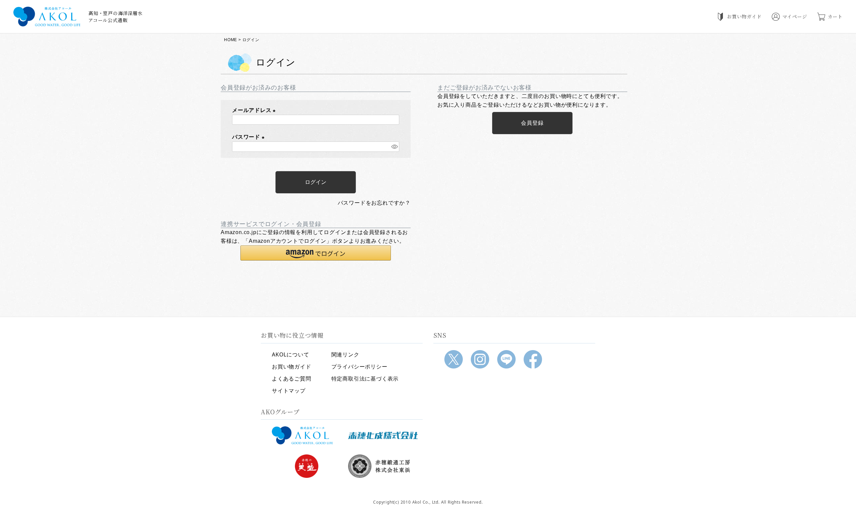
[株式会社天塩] (306, 466)
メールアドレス (255, 110)
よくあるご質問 (291, 378)
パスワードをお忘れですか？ (374, 203)
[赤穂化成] (383, 435)
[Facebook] (533, 359)
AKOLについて (290, 354)
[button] (315, 252)
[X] (453, 359)
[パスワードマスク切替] (394, 146)
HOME (230, 39)
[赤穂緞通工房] (383, 466)
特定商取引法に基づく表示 (365, 378)
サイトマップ (289, 390)
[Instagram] (480, 359)
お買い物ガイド (291, 366)
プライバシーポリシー (359, 366)
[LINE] (506, 359)
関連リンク (345, 354)
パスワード (249, 137)
